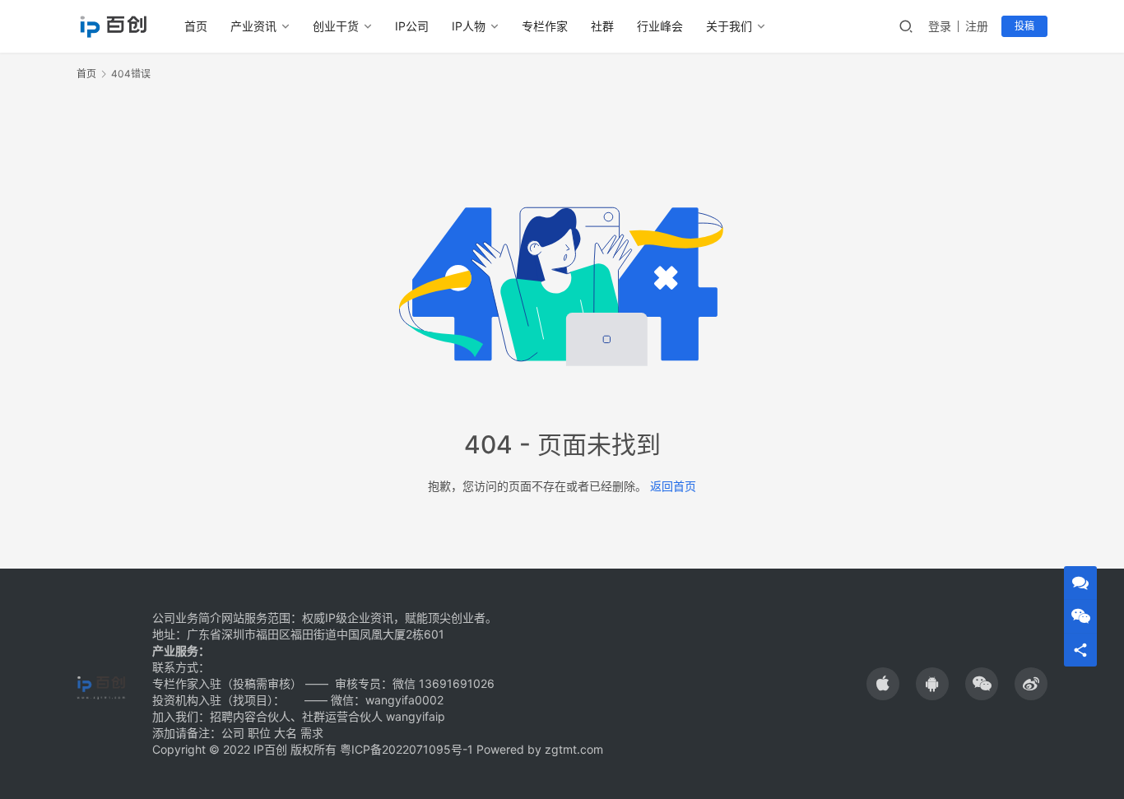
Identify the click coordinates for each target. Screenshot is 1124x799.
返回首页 (673, 486)
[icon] (882, 683)
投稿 (1024, 26)
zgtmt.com (574, 749)
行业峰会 (660, 26)
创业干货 (336, 26)
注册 (976, 26)
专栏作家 (545, 26)
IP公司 (412, 26)
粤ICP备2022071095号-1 (406, 749)
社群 (602, 26)
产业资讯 (253, 26)
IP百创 (270, 749)
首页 (195, 26)
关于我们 (729, 26)
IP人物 (468, 26)
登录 (939, 26)
